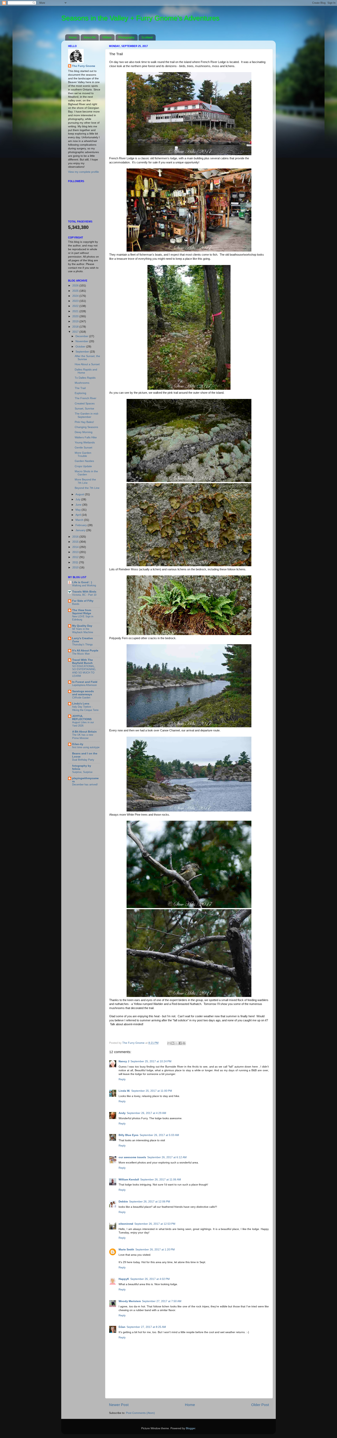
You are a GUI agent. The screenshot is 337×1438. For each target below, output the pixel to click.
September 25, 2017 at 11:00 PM (151, 1090)
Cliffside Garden (81, 697)
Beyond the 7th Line (87, 487)
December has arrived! (85, 784)
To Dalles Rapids (85, 377)
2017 (75, 331)
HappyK (124, 1279)
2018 (75, 326)
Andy (122, 1113)
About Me (89, 37)
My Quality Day (82, 625)
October (80, 346)
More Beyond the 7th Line (85, 481)
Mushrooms (82, 382)
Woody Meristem (130, 1301)
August (80, 494)
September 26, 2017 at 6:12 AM (167, 1157)
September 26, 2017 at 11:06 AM (160, 1179)
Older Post (260, 1405)
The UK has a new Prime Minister (82, 736)
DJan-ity (77, 744)
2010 (75, 567)
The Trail (80, 388)
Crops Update (83, 466)
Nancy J (124, 1061)
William (107, 37)
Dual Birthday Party (83, 759)
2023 (75, 300)
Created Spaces (85, 403)
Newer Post (119, 1405)
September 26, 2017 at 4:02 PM (150, 1279)
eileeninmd (126, 1223)
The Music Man (81, 653)
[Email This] (169, 1043)
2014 (75, 547)
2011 (75, 562)
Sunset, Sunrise (84, 408)
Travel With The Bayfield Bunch (82, 661)
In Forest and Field (84, 681)
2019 (75, 321)
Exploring (80, 393)
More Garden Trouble (83, 454)
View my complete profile (83, 171)
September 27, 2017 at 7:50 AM (161, 1301)
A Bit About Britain (84, 731)
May (78, 509)
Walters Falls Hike (86, 437)
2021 (75, 311)
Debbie (123, 1201)
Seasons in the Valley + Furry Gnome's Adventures (140, 18)
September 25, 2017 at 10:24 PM (150, 1061)
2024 (75, 295)
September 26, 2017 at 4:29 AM (146, 1113)
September (82, 351)
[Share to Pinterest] (184, 1043)
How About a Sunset (87, 364)
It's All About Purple (85, 650)
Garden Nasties (84, 461)
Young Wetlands (85, 442)
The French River (85, 398)
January (80, 530)
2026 (75, 285)
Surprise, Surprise (82, 772)
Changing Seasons (86, 427)
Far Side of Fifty (82, 600)
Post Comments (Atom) (140, 1412)
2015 (75, 541)
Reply (122, 1079)
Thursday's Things (82, 644)
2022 (75, 306)
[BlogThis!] (173, 1043)
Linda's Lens (80, 703)
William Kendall (129, 1179)
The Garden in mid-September (87, 415)
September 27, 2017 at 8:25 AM (146, 1326)
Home (73, 37)
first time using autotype (85, 747)
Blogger (190, 1428)
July (78, 499)
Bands (75, 603)
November (82, 341)
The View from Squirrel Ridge (81, 612)
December (82, 336)
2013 (75, 552)
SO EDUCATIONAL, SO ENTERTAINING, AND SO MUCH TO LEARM (84, 671)
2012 (75, 557)
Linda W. (124, 1090)
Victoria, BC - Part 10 (84, 594)
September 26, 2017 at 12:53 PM (154, 1223)
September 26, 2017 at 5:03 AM (159, 1135)
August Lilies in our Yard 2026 (83, 724)
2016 (75, 536)
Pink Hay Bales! (84, 422)
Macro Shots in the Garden (86, 473)
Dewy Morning (83, 432)
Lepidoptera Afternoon (84, 685)
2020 (75, 316)
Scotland (147, 37)
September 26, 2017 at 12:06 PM (149, 1201)
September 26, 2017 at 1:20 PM (155, 1249)
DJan (122, 1326)
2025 (75, 290)
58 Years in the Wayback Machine (82, 630)
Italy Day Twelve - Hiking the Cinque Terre (85, 708)
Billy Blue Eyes (128, 1135)
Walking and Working (84, 585)
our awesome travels (132, 1157)
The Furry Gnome (83, 66)
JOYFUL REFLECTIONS (81, 718)
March (79, 519)
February (81, 525)
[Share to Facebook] (180, 1043)
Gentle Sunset (83, 447)
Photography (126, 37)
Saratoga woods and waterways (83, 693)
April (78, 514)
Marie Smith (126, 1249)
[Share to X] (176, 1043)
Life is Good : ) (82, 582)
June (78, 504)
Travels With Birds (84, 591)
